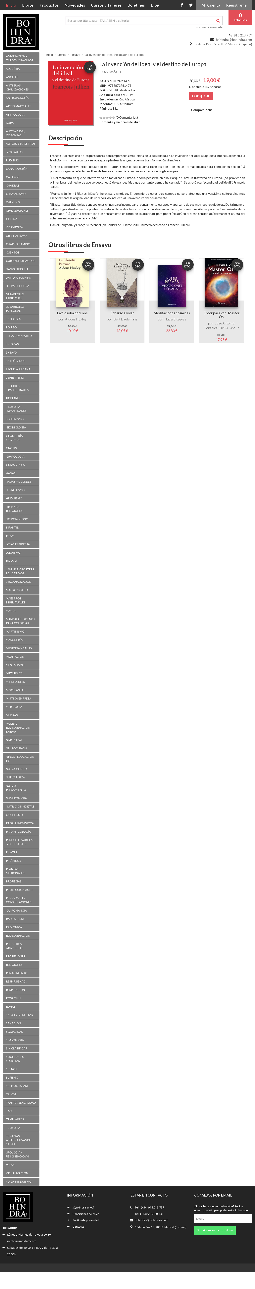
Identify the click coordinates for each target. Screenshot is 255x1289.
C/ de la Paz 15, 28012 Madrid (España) (223, 44)
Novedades (75, 5)
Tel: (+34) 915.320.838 (149, 1214)
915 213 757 (243, 35)
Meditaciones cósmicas (172, 313)
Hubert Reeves (175, 319)
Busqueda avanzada (209, 27)
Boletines (136, 5)
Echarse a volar (122, 313)
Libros (28, 5)
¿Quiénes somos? (83, 1207)
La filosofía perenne (72, 313)
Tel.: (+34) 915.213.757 (149, 1207)
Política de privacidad (86, 1220)
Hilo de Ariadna (124, 90)
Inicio (12, 4)
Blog (155, 5)
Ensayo (75, 54)
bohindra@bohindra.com (234, 39)
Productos (49, 5)
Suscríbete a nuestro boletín (215, 1230)
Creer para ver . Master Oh (221, 315)
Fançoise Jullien (111, 71)
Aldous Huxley (75, 319)
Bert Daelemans (125, 319)
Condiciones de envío (86, 1213)
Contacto (78, 1226)
